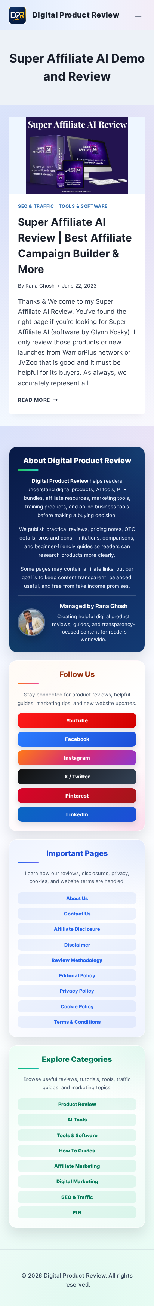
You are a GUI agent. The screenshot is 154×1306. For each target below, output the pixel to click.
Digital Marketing (77, 1181)
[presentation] (77, 155)
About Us (77, 898)
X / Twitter (77, 777)
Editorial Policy (77, 975)
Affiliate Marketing (77, 1166)
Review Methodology (77, 960)
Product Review (77, 1104)
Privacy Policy (77, 991)
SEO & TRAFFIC (36, 206)
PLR (77, 1212)
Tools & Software (77, 1135)
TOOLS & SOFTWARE (83, 206)
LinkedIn (77, 814)
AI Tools (77, 1120)
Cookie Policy (77, 1006)
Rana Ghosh (40, 286)
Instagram (77, 758)
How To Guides (77, 1151)
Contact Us (77, 914)
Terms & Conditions (77, 1022)
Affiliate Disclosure (77, 929)
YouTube (77, 720)
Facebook (77, 739)
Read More (38, 400)
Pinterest (77, 796)
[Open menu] (138, 15)
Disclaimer (77, 945)
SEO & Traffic (77, 1197)
